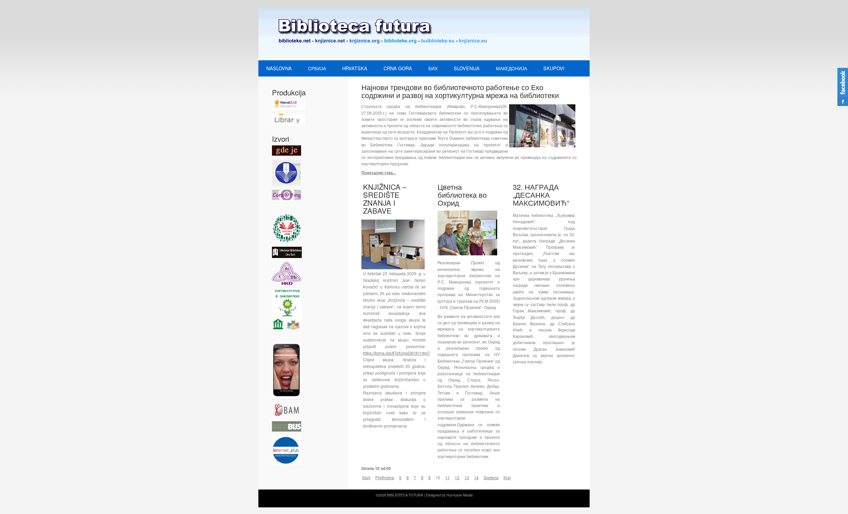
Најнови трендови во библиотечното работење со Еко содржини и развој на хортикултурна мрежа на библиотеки (460, 91)
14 (476, 477)
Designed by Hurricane (444, 494)
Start (366, 477)
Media (468, 494)
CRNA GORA (398, 68)
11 (447, 477)
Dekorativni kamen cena (422, 501)
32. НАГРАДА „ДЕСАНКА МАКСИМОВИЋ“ (541, 194)
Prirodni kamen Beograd (460, 501)
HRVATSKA (354, 68)
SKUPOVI (553, 68)
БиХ (433, 68)
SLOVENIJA (467, 68)
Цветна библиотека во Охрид (462, 194)
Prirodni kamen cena (385, 501)
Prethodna (384, 477)
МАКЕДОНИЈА (511, 68)
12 (457, 477)
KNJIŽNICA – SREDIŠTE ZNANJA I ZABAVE (384, 198)
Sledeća (491, 477)
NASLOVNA (279, 68)
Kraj (507, 477)
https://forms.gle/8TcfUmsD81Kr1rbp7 (396, 353)
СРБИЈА (317, 68)
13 (466, 477)
